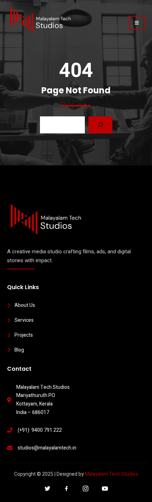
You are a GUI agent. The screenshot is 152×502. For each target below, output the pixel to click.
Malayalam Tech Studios (111, 474)
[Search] (100, 124)
